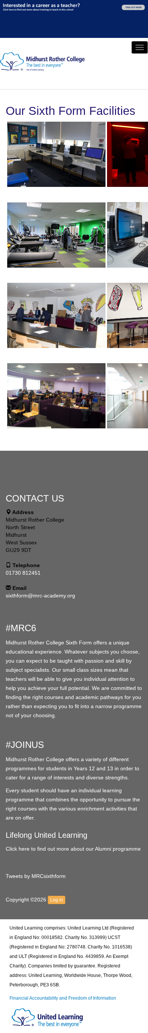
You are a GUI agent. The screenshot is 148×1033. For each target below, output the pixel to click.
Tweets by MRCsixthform (36, 876)
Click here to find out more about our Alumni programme (73, 849)
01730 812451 (23, 573)
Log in (56, 900)
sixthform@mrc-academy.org (40, 596)
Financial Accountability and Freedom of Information (62, 998)
